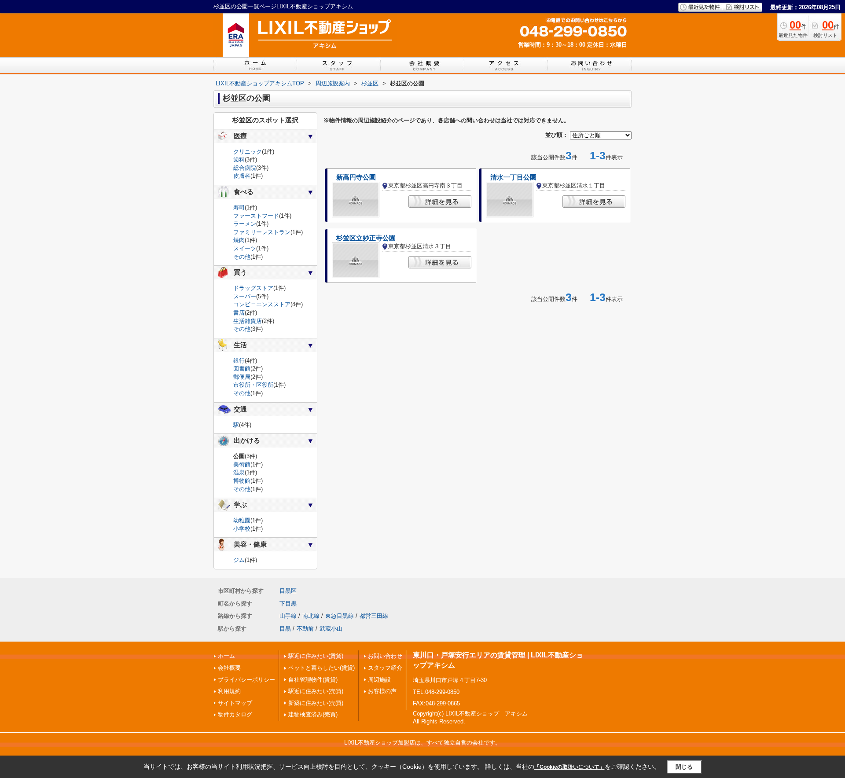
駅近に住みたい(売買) (315, 691)
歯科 (239, 159)
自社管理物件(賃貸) (313, 679)
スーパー (244, 296)
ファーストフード (256, 216)
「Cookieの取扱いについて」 (569, 767)
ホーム (226, 656)
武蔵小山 (331, 628)
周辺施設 (379, 679)
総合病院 (244, 168)
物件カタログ (235, 714)
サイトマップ (235, 703)
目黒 (285, 628)
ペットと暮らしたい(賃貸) (321, 667)
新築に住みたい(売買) (315, 703)
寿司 (239, 207)
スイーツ (244, 248)
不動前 (305, 628)
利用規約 (229, 691)
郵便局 (241, 377)
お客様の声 (382, 691)
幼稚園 (241, 520)
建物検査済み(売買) (313, 714)
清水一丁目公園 (513, 177)
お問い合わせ (385, 656)
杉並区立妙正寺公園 (366, 238)
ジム (239, 560)
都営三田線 (374, 616)
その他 (241, 256)
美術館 (241, 464)
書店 (239, 312)
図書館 (241, 368)
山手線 (288, 616)
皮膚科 (241, 175)
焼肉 (239, 240)
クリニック (247, 151)
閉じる (684, 766)
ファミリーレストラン (261, 232)
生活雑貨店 (247, 321)
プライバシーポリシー (246, 679)
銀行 (239, 360)
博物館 (241, 480)
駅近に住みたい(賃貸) (315, 656)
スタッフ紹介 (385, 667)
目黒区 (288, 590)
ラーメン (244, 223)
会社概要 (229, 667)
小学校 (241, 528)
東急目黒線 (339, 616)
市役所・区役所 (253, 385)
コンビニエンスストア (261, 304)
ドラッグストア (253, 288)
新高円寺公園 (356, 177)
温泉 (239, 472)
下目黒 (288, 603)
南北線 (311, 616)
